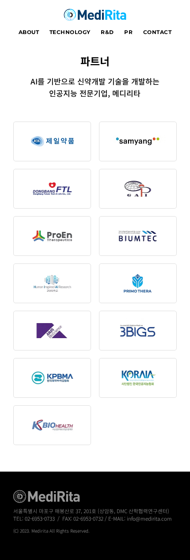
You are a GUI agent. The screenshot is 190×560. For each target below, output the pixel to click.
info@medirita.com (149, 518)
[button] (28, 32)
